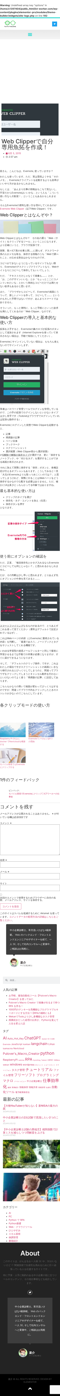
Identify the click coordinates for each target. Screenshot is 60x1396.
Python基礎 (15, 1223)
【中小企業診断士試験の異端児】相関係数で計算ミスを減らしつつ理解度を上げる (30, 1131)
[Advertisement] (30, 71)
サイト (3, 883)
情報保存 (23, 1087)
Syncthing (36, 1060)
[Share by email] (42, 164)
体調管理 (13, 1237)
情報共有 (33, 1087)
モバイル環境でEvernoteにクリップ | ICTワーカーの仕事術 (34, 795)
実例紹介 (15, 1087)
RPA (28, 1059)
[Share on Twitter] (11, 164)
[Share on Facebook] (3, 164)
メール (4, 871)
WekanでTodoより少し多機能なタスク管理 (31, 1016)
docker (44, 1039)
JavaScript (16, 1044)
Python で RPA (17, 1219)
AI (5, 1038)
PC (10, 1216)
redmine (21, 1060)
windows (16, 1064)
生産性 (48, 1087)
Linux (51, 1044)
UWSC (50, 1060)
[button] (30, 34)
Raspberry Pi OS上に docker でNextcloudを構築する (12, 741)
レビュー (23, 1081)
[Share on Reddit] (18, 164)
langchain (39, 1043)
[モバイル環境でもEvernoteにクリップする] (13, 755)
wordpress (28, 1064)
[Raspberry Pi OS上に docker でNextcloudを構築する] (13, 730)
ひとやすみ (14, 1230)
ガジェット (39, 1065)
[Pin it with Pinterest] (26, 164)
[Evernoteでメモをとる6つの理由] (41, 730)
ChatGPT (32, 1038)
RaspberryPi (10, 1059)
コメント (6, 823)
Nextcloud (18, 1048)
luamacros (8, 1048)
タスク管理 (18, 1069)
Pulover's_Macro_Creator (21, 1053)
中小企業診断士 (34, 1081)
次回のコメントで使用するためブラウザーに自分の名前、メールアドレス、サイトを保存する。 (28, 898)
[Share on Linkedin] (34, 164)
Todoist (44, 1060)
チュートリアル (39, 1069)
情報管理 (41, 1087)
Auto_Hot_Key (15, 1038)
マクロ (8, 1081)
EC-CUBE (51, 1039)
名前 (3, 860)
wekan (6, 1064)
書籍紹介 (13, 1240)
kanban (26, 1044)
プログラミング (48, 1075)
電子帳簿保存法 (22, 1092)
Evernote (6, 1044)
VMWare (57, 1060)
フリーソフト (25, 1075)
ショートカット (49, 1065)
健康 (9, 1087)
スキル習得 (14, 1233)
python (47, 1053)
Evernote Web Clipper (12, 208)
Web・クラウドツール (20, 1226)
